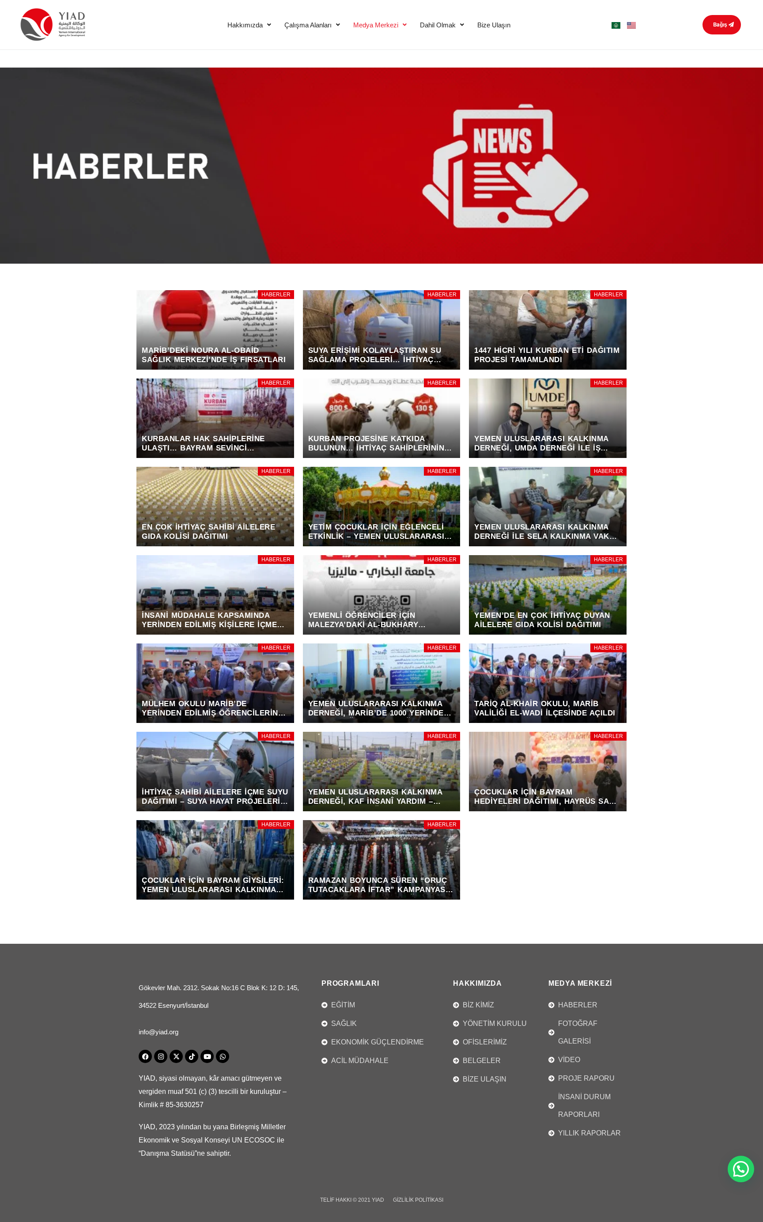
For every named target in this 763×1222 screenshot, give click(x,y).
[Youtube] (207, 1056)
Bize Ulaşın (493, 25)
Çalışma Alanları (308, 25)
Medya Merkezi (375, 25)
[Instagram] (160, 1056)
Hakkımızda (245, 25)
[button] (249, 25)
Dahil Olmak (438, 25)
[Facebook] (145, 1056)
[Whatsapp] (222, 1056)
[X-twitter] (176, 1056)
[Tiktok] (191, 1056)
